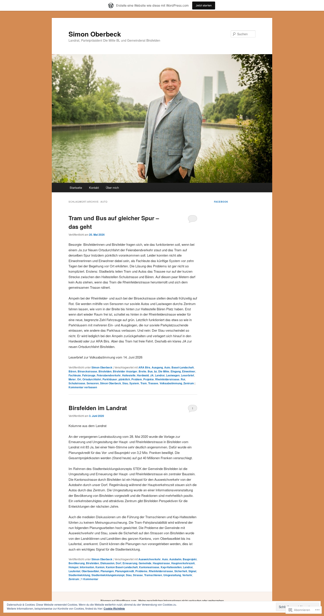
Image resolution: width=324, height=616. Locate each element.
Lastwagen (173, 375)
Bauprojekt (190, 559)
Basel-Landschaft (182, 367)
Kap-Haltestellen (171, 567)
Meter (72, 379)
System (134, 383)
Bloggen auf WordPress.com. (119, 601)
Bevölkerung (77, 563)
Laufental (74, 571)
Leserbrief (187, 375)
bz (155, 371)
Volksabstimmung (171, 383)
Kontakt (94, 187)
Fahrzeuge (88, 375)
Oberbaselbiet (90, 571)
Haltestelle (129, 375)
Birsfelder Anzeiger (125, 371)
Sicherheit (180, 571)
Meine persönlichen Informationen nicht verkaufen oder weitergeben (181, 601)
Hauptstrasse (161, 563)
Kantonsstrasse (149, 567)
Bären (72, 371)
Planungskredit (124, 571)
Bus (150, 371)
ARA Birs (144, 367)
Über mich (112, 187)
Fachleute (75, 375)
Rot (183, 379)
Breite (142, 371)
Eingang (176, 371)
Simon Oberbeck (95, 34)
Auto (167, 367)
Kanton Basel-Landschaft (122, 567)
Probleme (141, 571)
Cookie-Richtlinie (114, 608)
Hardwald (143, 375)
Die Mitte (163, 371)
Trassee (153, 383)
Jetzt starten (204, 5)
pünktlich (124, 379)
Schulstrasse (77, 383)
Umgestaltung (172, 575)
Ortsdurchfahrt (91, 379)
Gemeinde (145, 563)
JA (152, 375)
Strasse (138, 575)
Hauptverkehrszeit (183, 563)
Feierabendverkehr (109, 375)
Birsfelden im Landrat (98, 408)
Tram (143, 383)
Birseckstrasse (87, 371)
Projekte (148, 379)
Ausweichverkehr (149, 559)
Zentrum (188, 383)
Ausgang (157, 367)
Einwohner (188, 371)
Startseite (76, 187)
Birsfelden (105, 371)
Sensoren (93, 383)
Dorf (118, 563)
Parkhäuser (109, 379)
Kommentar (89, 579)
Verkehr (187, 575)
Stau (125, 383)
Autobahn (175, 559)
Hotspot (73, 567)
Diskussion (107, 563)
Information (87, 567)
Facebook (221, 201)
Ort (79, 379)
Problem (136, 379)
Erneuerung (130, 563)
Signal (192, 571)
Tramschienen (153, 575)
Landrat (160, 375)
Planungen (107, 571)
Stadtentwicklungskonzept (108, 575)
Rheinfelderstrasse (167, 379)
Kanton (99, 567)
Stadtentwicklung (79, 575)
